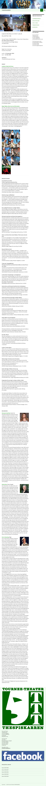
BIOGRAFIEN (34, 27)
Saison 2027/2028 (5, 767)
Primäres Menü (44, 10)
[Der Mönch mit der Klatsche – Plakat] (6, 169)
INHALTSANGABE (35, 20)
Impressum (3, 784)
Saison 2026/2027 (5, 769)
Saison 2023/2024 (5, 776)
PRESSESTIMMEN (35, 25)
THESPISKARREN (6, 10)
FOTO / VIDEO (35, 22)
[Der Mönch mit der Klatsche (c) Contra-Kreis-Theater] (6, 134)
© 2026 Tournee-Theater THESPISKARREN (13, 784)
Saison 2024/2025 (5, 774)
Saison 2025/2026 (5, 772)
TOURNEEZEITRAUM (36, 18)
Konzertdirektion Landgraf (7, 740)
